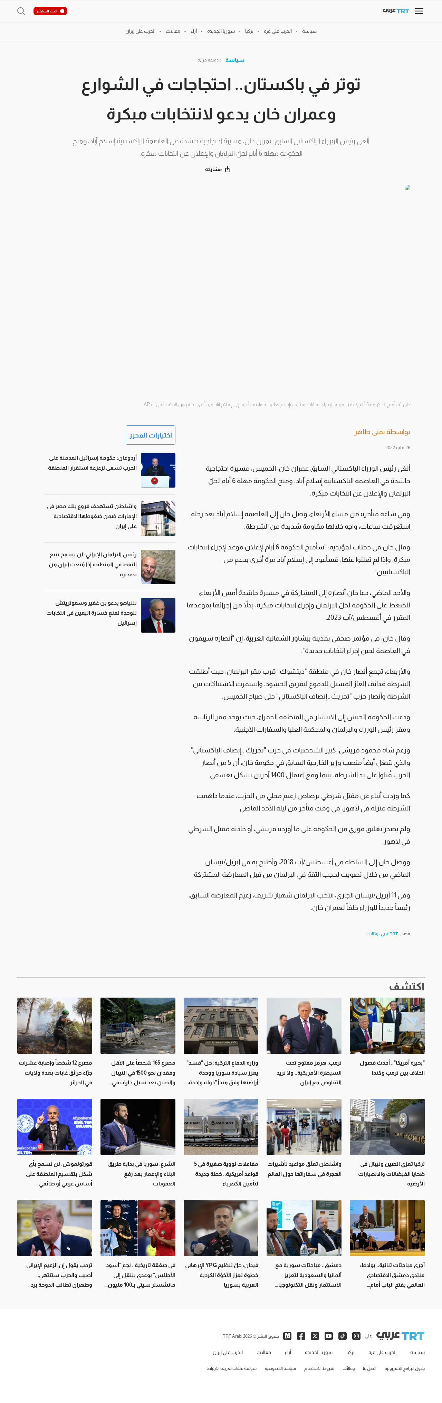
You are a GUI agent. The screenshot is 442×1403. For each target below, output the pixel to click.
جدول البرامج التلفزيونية (405, 1368)
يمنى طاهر (369, 431)
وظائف (349, 1368)
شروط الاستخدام (319, 1368)
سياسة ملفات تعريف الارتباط (232, 1368)
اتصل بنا (369, 1368)
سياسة (234, 60)
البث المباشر (46, 11)
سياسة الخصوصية (280, 1368)
